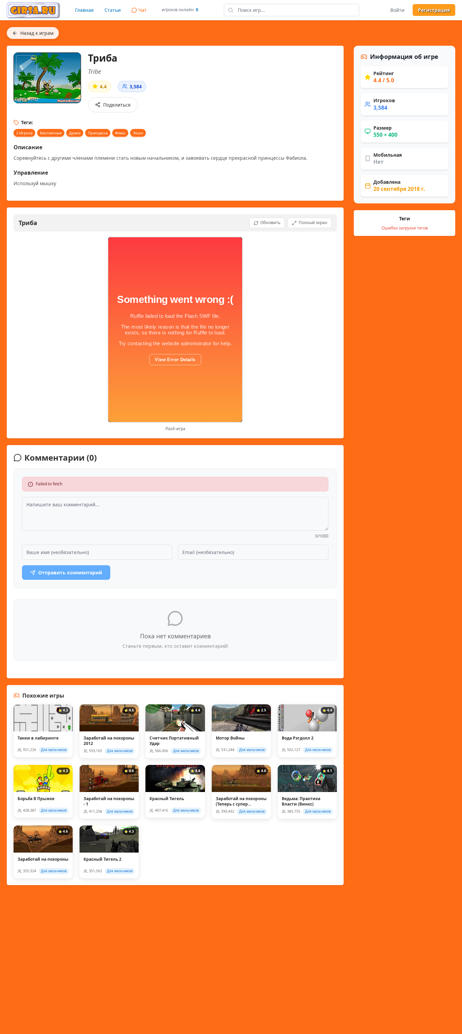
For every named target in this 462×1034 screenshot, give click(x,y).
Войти (397, 10)
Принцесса (98, 132)
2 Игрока (24, 132)
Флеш (120, 132)
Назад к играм (36, 33)
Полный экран (313, 222)
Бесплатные (51, 132)
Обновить (270, 222)
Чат (142, 10)
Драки (74, 132)
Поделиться (117, 105)
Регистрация (434, 10)
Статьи (113, 10)
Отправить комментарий (70, 572)
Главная (84, 10)
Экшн (138, 132)
